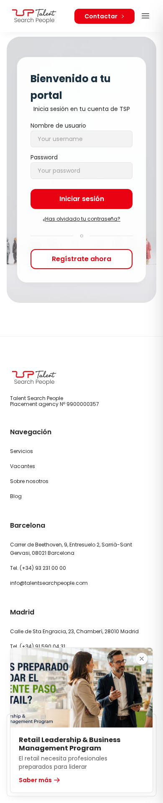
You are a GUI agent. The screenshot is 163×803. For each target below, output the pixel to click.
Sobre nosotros (29, 481)
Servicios (21, 451)
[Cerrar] (142, 659)
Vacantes (22, 466)
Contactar (100, 16)
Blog (16, 496)
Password (44, 157)
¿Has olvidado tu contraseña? (81, 219)
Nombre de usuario (58, 125)
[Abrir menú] (145, 15)
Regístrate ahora (81, 259)
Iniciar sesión (81, 199)
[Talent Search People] (34, 16)
